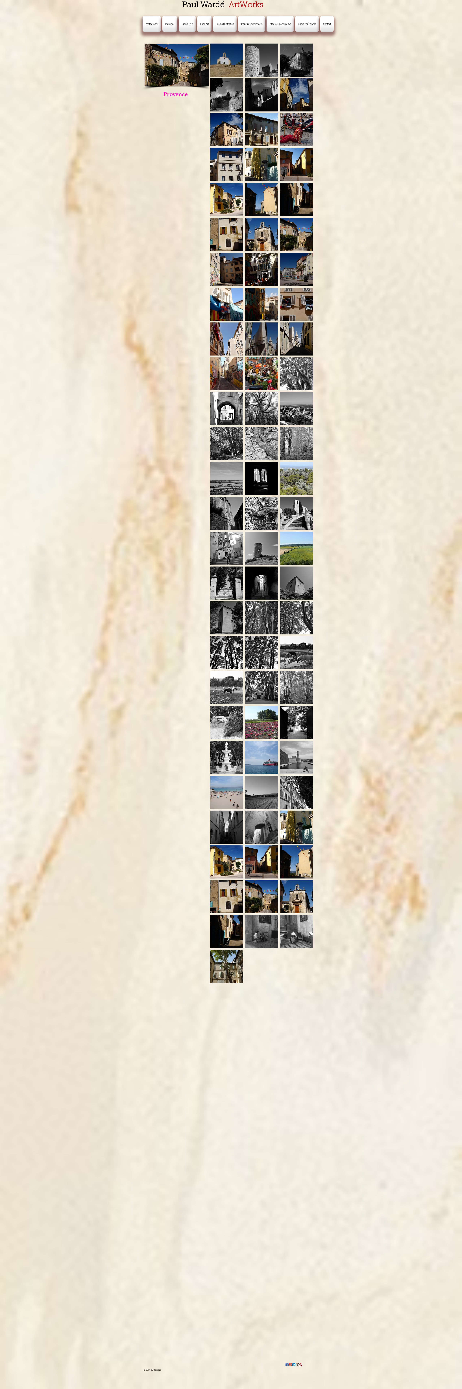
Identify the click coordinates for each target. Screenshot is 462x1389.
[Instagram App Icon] (297, 1364)
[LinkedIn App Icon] (293, 1364)
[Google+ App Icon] (290, 1364)
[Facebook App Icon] (287, 1364)
